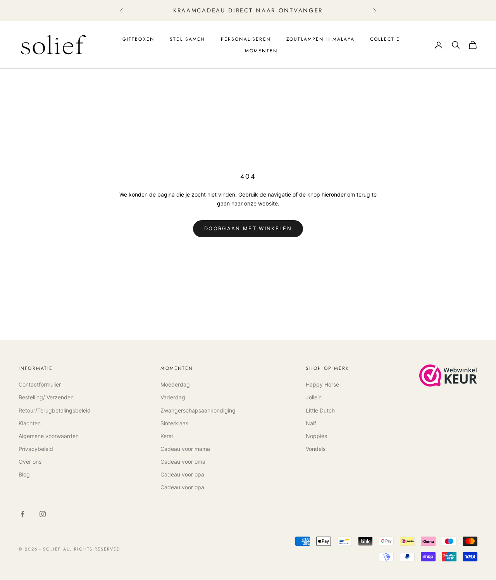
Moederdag (175, 384)
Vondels (316, 448)
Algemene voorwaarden (49, 436)
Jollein (314, 397)
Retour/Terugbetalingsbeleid (55, 410)
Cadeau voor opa (182, 474)
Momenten (261, 50)
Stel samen (187, 39)
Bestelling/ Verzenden (46, 397)
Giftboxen (138, 39)
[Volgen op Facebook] (22, 514)
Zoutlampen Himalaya (320, 39)
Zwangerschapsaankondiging (198, 410)
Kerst (166, 436)
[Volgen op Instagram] (42, 514)
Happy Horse (322, 384)
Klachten (30, 423)
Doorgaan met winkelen (248, 228)
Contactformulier (40, 384)
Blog (24, 474)
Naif (311, 423)
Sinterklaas (174, 423)
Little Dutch (320, 410)
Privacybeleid (36, 448)
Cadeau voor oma (182, 461)
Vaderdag (172, 397)
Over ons (30, 461)
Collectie (385, 39)
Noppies (316, 436)
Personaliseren (246, 39)
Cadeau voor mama (185, 448)
